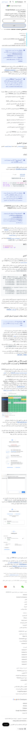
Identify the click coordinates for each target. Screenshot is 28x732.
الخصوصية (25, 625)
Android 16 (24, 652)
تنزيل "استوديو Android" (22, 677)
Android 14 (24, 657)
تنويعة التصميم (8, 146)
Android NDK (24, 680)
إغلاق (14, 20)
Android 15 (24, 654)
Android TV (24, 643)
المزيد (15, 174)
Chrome (25, 705)
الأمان (26, 599)
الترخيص (19, 718)
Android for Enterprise (21, 597)
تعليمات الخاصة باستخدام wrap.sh (19, 373)
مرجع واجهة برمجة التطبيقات (21, 675)
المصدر (25, 602)
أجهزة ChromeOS (23, 638)
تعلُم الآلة (25, 618)
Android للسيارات (23, 641)
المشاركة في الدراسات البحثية (21, 693)
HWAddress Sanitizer (17, 54)
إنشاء (15, 336)
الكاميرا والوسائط (23, 622)
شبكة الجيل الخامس (23, 627)
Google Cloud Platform (21, 710)
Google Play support (22, 691)
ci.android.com (21, 386)
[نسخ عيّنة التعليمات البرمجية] (26, 181)
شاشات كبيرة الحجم (23, 633)
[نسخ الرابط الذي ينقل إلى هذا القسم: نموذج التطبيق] (15, 143)
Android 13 (24, 659)
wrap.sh (6, 230)
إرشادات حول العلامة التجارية (10, 718)
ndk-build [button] (22, 174)
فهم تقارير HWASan (11, 309)
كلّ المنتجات (24, 713)
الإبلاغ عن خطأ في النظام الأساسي (20, 686)
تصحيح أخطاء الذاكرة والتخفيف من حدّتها (14, 86)
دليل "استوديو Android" (22, 670)
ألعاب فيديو (24, 615)
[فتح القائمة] (25, 2)
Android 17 (24, 649)
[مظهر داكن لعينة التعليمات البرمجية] (24, 181)
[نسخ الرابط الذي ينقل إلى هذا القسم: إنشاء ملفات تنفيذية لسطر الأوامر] (3, 316)
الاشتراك (6, 724)
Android (25, 594)
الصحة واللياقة (24, 620)
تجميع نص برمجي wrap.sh (13, 238)
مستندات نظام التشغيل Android (20, 566)
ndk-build (19, 355)
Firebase (25, 708)
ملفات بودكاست (24, 609)
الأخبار (25, 604)
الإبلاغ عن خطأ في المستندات (21, 689)
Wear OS (25, 636)
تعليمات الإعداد (12, 220)
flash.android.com (22, 422)
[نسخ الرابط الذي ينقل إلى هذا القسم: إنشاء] (21, 154)
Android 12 (24, 662)
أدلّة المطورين (24, 673)
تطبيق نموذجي (20, 146)
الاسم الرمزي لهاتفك (7, 390)
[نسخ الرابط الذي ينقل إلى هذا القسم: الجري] (21, 256)
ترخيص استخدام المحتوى (13, 574)
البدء (14, 25)
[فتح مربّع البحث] (13, 2)
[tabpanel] (14, 182)
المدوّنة (25, 606)
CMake (25, 355)
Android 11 (24, 664)
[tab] (22, 174)
